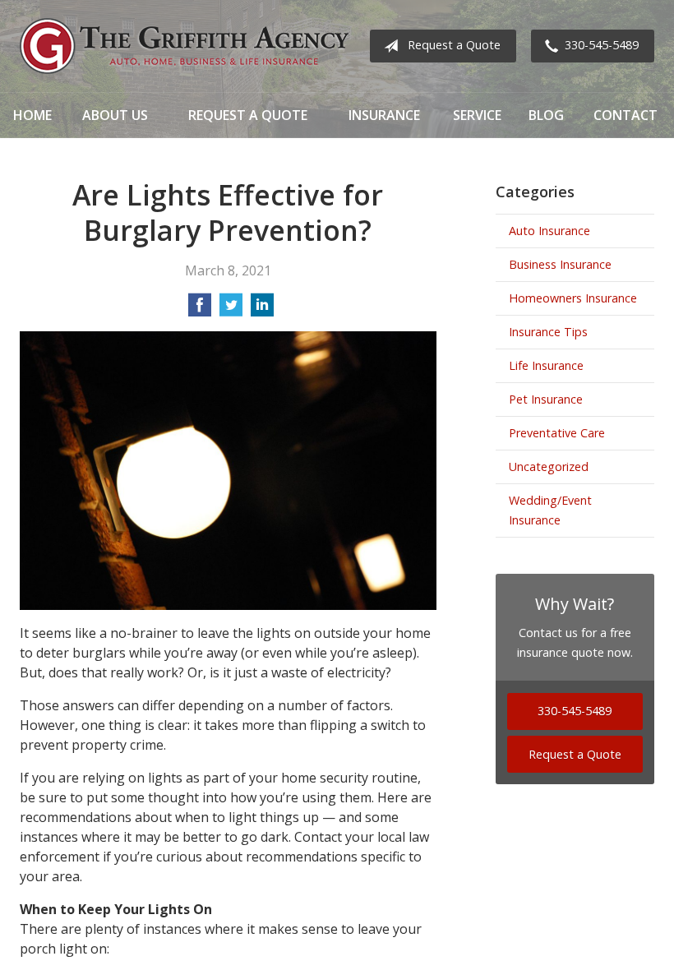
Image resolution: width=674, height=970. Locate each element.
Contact (625, 115)
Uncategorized (549, 466)
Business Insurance (560, 264)
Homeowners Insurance (573, 298)
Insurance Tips (548, 332)
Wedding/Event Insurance (550, 510)
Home (32, 115)
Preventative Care (557, 433)
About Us (115, 115)
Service (477, 115)
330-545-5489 (602, 45)
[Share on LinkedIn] (262, 310)
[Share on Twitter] (230, 310)
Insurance (384, 115)
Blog (546, 115)
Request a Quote (454, 45)
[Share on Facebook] (199, 310)
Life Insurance (546, 365)
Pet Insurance (546, 399)
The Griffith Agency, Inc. (184, 46)
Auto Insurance (549, 230)
